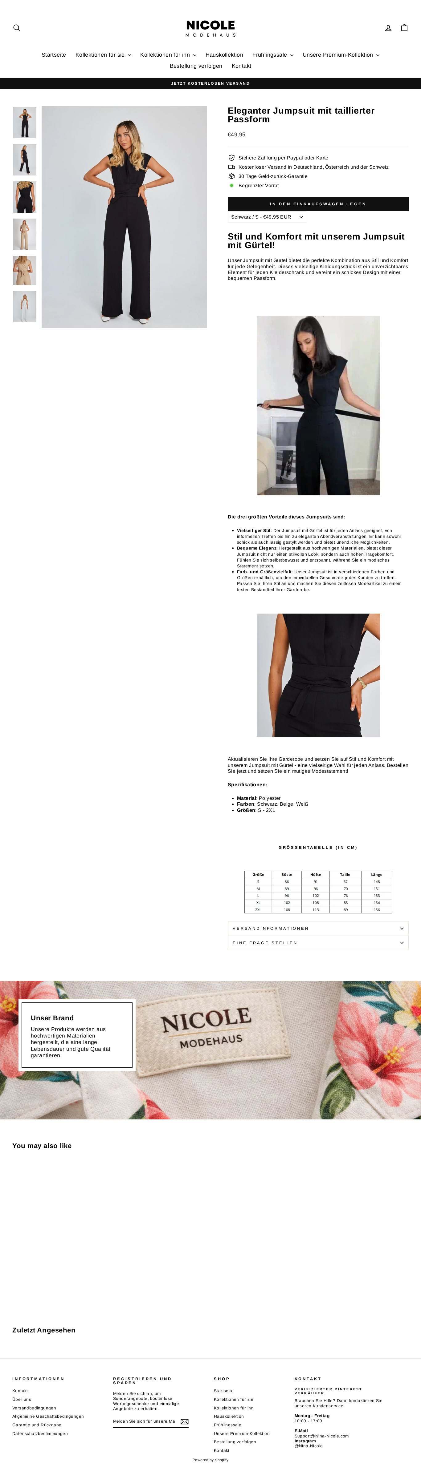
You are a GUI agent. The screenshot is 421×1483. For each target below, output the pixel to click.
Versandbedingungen (34, 1408)
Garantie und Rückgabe (36, 1425)
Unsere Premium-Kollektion (339, 55)
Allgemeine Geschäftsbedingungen (48, 1416)
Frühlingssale (270, 55)
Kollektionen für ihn (165, 55)
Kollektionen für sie (101, 55)
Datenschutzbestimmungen (40, 1433)
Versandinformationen (271, 928)
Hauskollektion (224, 55)
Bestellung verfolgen (196, 66)
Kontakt (241, 66)
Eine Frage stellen (265, 943)
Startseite (54, 55)
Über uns (21, 1399)
